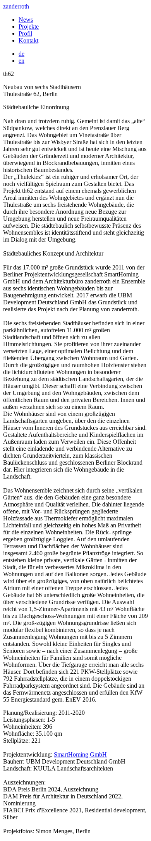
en (21, 60)
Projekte (29, 26)
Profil (25, 33)
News (26, 19)
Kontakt (28, 40)
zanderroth (16, 6)
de (21, 53)
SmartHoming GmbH (80, 754)
